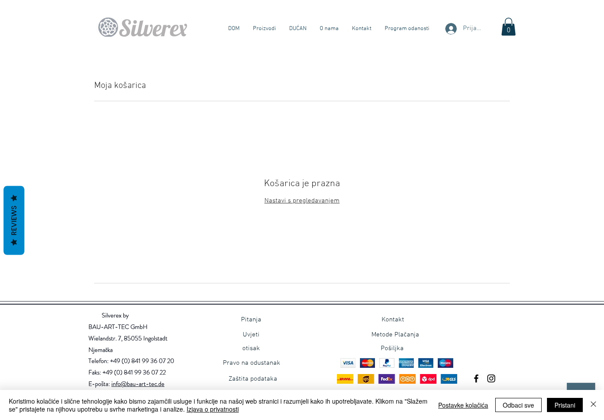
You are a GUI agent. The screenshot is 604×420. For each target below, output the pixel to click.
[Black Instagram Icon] (491, 378)
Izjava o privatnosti (213, 409)
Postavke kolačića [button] (463, 405)
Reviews (14, 221)
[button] (508, 27)
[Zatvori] (593, 405)
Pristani (564, 405)
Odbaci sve (518, 405)
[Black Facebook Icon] (476, 378)
